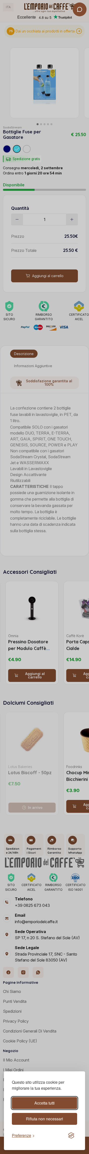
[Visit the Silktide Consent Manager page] (71, 1135)
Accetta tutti (44, 1103)
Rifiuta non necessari (44, 1119)
